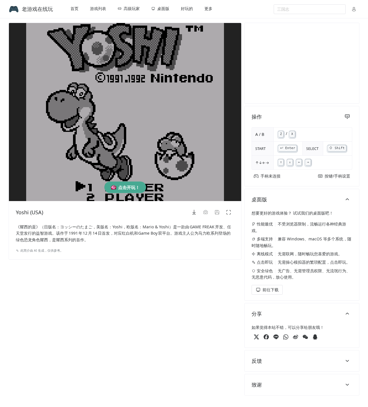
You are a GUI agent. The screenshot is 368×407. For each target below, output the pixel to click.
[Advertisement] (302, 63)
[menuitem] (74, 9)
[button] (354, 9)
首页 (74, 8)
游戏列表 (98, 8)
